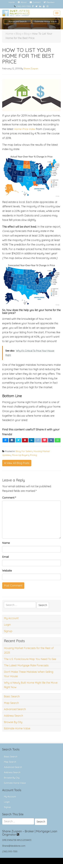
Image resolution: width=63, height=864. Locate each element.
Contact (36, 2)
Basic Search (12, 696)
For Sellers (27, 451)
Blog (18, 33)
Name (6, 543)
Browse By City (13, 722)
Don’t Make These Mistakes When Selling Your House (28, 674)
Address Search (13, 715)
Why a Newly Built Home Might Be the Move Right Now (30, 685)
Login (7, 624)
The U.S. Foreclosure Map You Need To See (30, 659)
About (23, 2)
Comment (9, 497)
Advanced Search (17, 21)
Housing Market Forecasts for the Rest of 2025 (29, 650)
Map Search (11, 703)
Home (12, 2)
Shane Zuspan (31, 68)
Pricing (33, 455)
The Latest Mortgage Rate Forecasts (26, 665)
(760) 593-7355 (23, 6)
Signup (8, 631)
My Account (11, 618)
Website (7, 570)
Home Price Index (24, 129)
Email (5, 556)
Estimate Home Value (46, 21)
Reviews (50, 2)
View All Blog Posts (17, 463)
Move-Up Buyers (20, 455)
